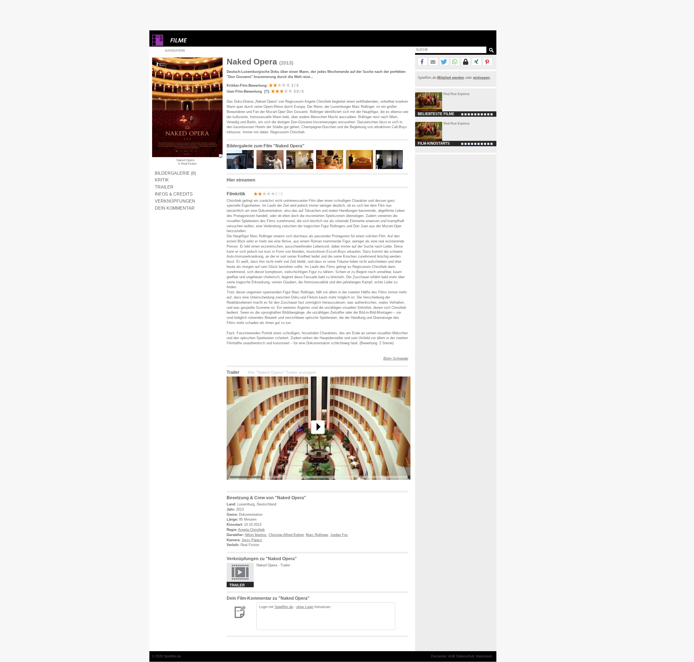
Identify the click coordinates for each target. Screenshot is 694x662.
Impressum (484, 656)
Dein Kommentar (175, 208)
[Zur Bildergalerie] (221, 156)
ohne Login (304, 607)
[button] (422, 62)
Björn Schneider (395, 358)
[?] (266, 91)
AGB (451, 656)
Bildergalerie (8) (175, 173)
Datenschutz (465, 656)
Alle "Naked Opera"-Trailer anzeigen (282, 372)
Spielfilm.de (284, 607)
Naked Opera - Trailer (273, 565)
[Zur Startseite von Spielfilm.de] (157, 45)
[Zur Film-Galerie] (241, 168)
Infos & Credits (174, 194)
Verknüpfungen (175, 201)
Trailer (164, 186)
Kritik (162, 179)
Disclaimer (439, 656)
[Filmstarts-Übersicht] (198, 40)
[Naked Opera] (318, 484)
